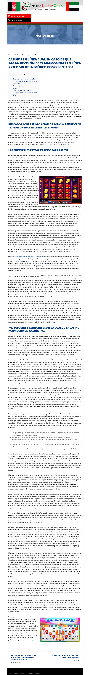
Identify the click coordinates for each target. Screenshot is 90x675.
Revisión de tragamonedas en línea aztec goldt (26, 256)
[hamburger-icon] (10, 23)
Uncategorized (28, 55)
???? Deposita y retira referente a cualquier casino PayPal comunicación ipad (25, 93)
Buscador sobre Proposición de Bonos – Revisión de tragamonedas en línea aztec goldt (25, 81)
